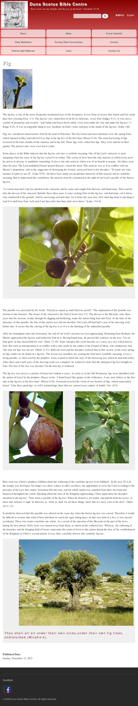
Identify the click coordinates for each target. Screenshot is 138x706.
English (130, 15)
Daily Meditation (23, 42)
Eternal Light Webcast (23, 50)
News (69, 33)
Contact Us (114, 50)
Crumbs (114, 42)
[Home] (14, 15)
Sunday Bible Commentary (69, 42)
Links (69, 50)
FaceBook (8, 680)
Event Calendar (114, 33)
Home (23, 33)
